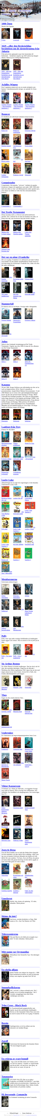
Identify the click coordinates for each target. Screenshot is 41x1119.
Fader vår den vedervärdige (29, 891)
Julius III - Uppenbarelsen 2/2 (29, 363)
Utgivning (12, 11)
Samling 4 (16, 560)
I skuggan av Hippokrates (6, 764)
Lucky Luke (8, 480)
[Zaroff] (5, 1048)
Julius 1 (4, 361)
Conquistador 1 (6, 206)
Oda (22, 609)
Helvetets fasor (6, 840)
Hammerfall (8, 304)
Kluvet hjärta (5, 161)
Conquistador (8, 182)
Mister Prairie (6, 780)
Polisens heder (29, 279)
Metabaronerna (9, 579)
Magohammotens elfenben (7, 444)
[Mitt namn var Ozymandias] (5, 959)
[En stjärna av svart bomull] (5, 1066)
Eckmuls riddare (6, 459)
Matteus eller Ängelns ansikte (18, 233)
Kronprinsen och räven (18, 876)
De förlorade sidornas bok (29, 711)
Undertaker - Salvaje (28, 765)
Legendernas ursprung (17, 473)
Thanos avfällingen (16, 444)
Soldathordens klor (29, 876)
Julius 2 (15, 361)
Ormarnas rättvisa (30, 130)
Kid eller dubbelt (18, 544)
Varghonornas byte (17, 147)
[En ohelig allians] (5, 977)
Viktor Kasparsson (11, 786)
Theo (4, 695)
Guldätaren (5, 749)
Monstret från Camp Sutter (29, 750)
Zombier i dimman (16, 891)
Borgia (5, 1023)
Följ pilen (4, 529)
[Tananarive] (5, 1083)
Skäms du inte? (9, 916)
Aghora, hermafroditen (6, 629)
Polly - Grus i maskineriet (17, 657)
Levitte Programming (31, 1115)
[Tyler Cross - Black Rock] (5, 1012)
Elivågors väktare (30, 320)
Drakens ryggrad (18, 175)
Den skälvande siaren (18, 458)
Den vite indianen (18, 764)
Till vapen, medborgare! (5, 295)
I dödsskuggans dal (7, 726)
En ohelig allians (10, 969)
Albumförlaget (14, 5)
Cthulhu (27, 40)
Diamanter (5, 421)
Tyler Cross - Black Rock (14, 1005)
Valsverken (5, 875)
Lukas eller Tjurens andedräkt (28, 234)
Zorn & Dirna (9, 850)
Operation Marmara (4, 688)
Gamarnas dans (17, 749)
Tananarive (7, 1076)
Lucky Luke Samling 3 (5, 545)
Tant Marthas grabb (5, 514)
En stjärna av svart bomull (15, 1058)
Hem (3, 11)
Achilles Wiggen (10, 84)
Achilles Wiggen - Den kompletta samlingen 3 (30, 106)
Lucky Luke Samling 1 (28, 511)
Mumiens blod (17, 711)
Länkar (16, 14)
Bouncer (6, 114)
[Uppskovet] (5, 905)
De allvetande (6, 335)
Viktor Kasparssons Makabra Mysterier (5, 810)
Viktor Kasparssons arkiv (28, 842)
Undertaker (7, 733)
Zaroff (5, 1041)
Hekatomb (28, 175)
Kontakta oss (5, 14)
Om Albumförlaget (25, 11)
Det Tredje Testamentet (13, 212)
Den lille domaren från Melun (17, 296)
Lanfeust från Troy (11, 427)
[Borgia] (5, 1030)
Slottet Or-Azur (29, 443)
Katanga (6, 384)
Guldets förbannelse (5, 176)
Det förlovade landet (30, 293)
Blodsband (5, 827)
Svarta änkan (28, 146)
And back (27, 161)
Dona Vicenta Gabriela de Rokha (29, 613)
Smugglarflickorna (11, 987)
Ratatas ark (5, 560)
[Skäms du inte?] (5, 923)
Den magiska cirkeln (7, 710)
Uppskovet (7, 898)
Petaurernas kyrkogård (5, 473)
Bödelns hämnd (6, 146)
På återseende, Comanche (14, 1094)
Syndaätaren (16, 827)
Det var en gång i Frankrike (15, 257)
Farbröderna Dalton (28, 499)
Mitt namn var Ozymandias (15, 952)
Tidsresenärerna (10, 934)
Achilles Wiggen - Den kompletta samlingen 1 (6, 106)
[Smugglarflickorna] (5, 994)
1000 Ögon (7, 23)
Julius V (15, 379)
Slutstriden (28, 687)
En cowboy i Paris (30, 528)
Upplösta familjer (7, 891)
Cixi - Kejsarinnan (30, 458)
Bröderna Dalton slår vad (6, 499)
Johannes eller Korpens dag (6, 250)
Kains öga (4, 130)
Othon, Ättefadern (5, 596)
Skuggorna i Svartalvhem (17, 321)
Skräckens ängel (18, 808)
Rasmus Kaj (16, 1115)
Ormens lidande (6, 320)
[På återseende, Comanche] (5, 1101)
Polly (4, 636)
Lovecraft (16, 40)
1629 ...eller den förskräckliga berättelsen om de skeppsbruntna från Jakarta (20, 49)
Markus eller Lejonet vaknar (6, 233)
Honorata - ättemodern (16, 596)
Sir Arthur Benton (11, 663)
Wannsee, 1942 (17, 687)
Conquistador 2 (17, 206)
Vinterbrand (28, 827)
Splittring (27, 421)
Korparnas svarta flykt (18, 280)
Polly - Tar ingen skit (7, 657)
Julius (4, 341)
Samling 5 (28, 560)
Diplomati (16, 421)
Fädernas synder (18, 840)
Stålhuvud (5, 611)
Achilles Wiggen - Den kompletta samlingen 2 (18, 106)
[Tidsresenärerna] (5, 941)
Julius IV (4, 379)
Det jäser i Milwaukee (7, 572)
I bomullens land (29, 543)
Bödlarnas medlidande (16, 131)
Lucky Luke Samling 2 (16, 530)
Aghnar (27, 596)
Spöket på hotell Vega (29, 808)
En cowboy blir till (18, 497)
